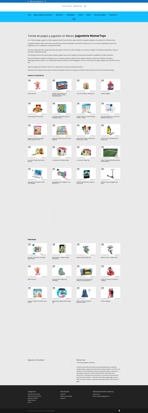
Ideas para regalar (100, 15)
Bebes (88, 15)
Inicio (29, 15)
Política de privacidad (66, 396)
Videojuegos (70, 15)
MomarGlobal (50, 411)
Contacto (62, 394)
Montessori (59, 15)
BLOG (29, 402)
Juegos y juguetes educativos (42, 15)
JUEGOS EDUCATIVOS (34, 394)
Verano (80, 15)
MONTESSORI (32, 400)
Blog (74, 19)
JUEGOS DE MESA (33, 398)
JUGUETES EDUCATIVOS (34, 396)
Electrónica (113, 15)
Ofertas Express (67, 6)
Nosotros (63, 398)
